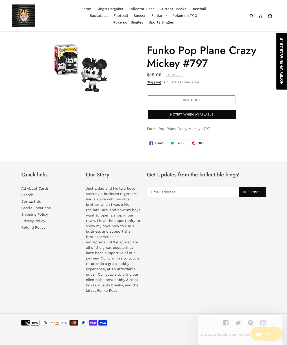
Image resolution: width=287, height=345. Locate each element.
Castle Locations (36, 208)
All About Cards (35, 188)
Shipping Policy (34, 214)
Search (27, 195)
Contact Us (31, 201)
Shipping (154, 82)
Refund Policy (33, 227)
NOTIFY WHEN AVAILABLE (192, 114)
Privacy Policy (33, 221)
